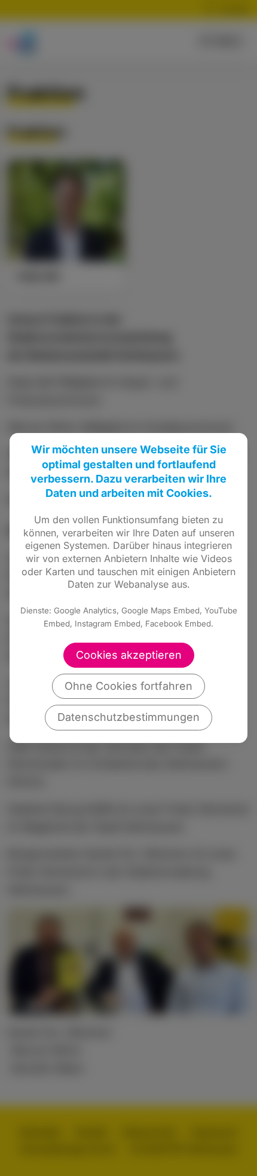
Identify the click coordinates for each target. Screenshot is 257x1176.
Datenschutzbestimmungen (128, 717)
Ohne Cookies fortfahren (128, 686)
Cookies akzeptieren (129, 655)
